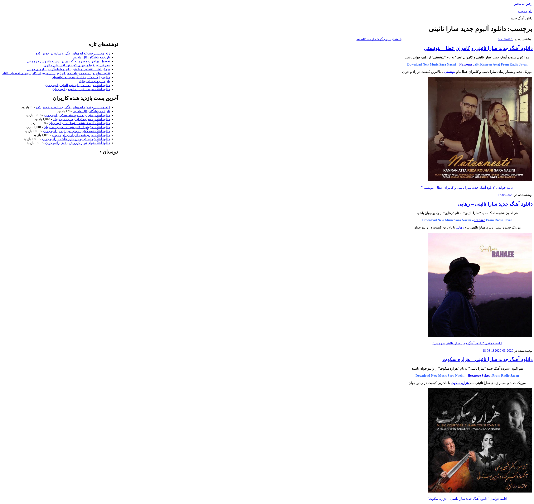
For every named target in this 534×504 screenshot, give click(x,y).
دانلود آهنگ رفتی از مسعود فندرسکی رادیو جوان (77, 115)
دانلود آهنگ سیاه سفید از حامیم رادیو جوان (81, 89)
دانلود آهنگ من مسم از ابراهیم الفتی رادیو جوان (77, 85)
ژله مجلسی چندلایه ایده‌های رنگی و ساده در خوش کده (73, 53)
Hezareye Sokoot (479, 375)
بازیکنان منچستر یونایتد (94, 81)
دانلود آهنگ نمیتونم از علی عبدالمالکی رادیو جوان (77, 127)
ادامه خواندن (467, 187)
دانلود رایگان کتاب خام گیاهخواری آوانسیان (81, 77)
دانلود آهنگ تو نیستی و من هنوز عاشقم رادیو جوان (76, 139)
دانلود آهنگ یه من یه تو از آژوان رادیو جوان (81, 119)
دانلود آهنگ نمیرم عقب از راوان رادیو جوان (81, 135)
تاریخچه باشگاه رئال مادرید (91, 57)
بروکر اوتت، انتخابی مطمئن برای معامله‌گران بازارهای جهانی (68, 69)
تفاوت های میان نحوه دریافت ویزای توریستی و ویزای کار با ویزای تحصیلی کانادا (56, 73)
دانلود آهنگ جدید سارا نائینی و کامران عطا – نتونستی (478, 48)
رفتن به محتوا (523, 3)
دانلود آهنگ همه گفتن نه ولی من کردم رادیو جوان (76, 131)
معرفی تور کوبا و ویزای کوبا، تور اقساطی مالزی (77, 65)
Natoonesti (466, 64)
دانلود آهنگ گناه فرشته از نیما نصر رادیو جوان (79, 123)
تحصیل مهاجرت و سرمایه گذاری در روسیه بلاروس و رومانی (68, 61)
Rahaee (479, 220)
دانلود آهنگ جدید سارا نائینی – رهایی (495, 204)
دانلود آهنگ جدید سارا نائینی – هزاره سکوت (487, 359)
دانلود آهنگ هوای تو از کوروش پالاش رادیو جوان (77, 143)
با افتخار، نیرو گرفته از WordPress (379, 39)
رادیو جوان (525, 11)
